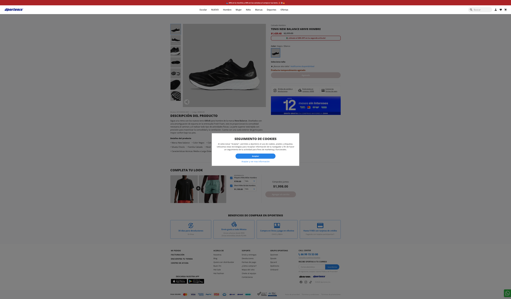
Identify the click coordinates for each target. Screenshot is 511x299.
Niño (248, 9)
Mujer (239, 9)
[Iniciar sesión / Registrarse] (495, 9)
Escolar (203, 9)
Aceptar (255, 156)
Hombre (227, 9)
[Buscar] (471, 9)
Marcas (259, 9)
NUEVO (215, 9)
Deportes (271, 9)
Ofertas (284, 9)
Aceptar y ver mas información (256, 161)
